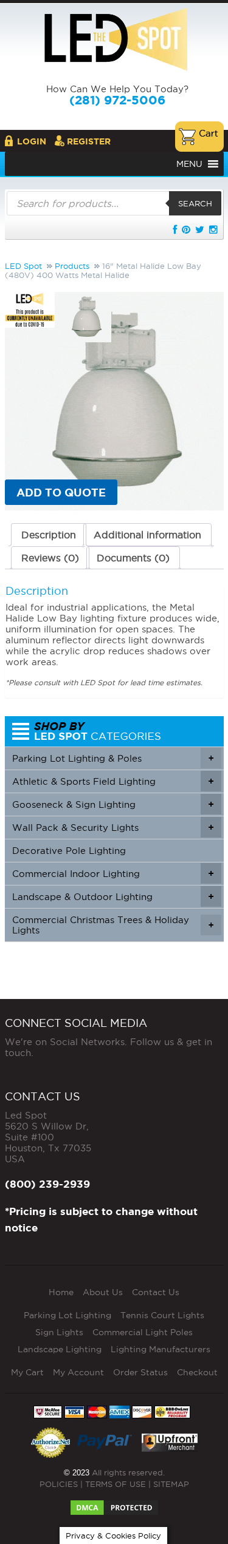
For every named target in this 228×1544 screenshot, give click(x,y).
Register (89, 141)
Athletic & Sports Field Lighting (112, 781)
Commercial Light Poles (142, 1332)
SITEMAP (171, 1484)
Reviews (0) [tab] (50, 557)
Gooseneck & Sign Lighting (112, 804)
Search (195, 203)
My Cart (27, 1372)
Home (61, 1292)
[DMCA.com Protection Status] (114, 1504)
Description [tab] (48, 534)
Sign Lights (59, 1332)
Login (31, 141)
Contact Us (155, 1292)
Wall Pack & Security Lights (112, 827)
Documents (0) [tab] (133, 557)
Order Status (140, 1372)
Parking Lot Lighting (67, 1315)
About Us (103, 1292)
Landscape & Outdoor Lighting (112, 897)
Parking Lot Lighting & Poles (112, 758)
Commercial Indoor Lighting (112, 873)
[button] (189, 164)
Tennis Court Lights (162, 1315)
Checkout (197, 1372)
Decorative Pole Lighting (69, 850)
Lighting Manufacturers (160, 1349)
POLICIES (59, 1484)
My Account (78, 1372)
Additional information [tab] (147, 534)
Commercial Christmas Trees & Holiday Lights (112, 925)
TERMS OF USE (115, 1484)
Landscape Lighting (60, 1349)
